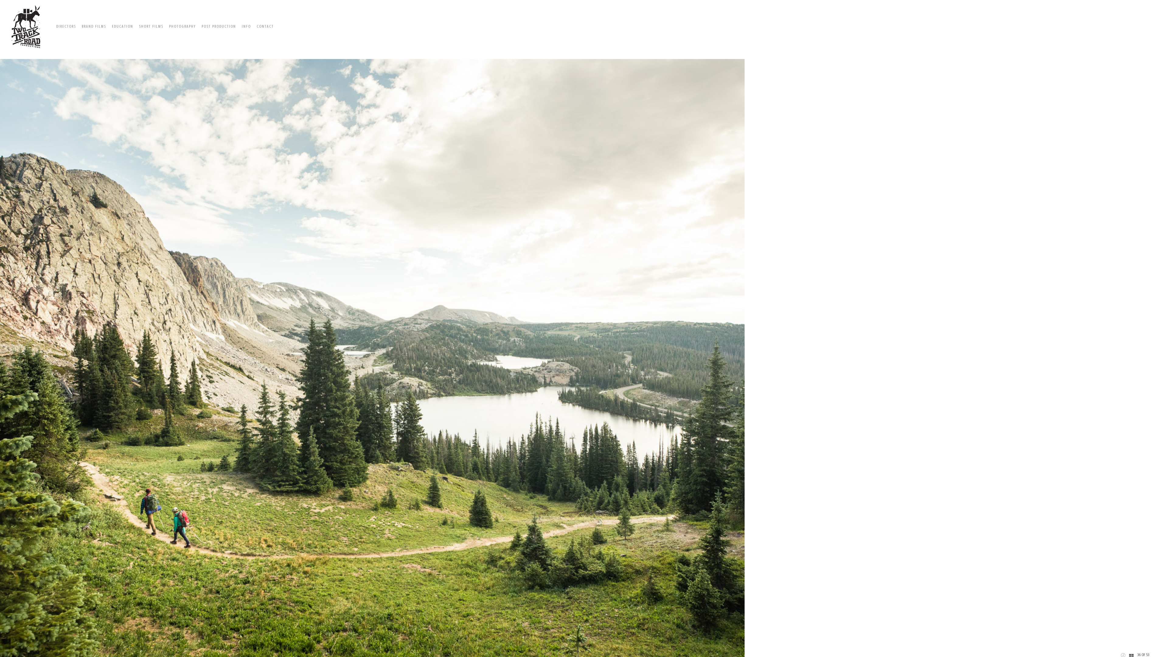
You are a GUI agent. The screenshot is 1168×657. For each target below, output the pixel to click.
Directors (66, 26)
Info (246, 26)
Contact (265, 26)
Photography (182, 26)
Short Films (151, 26)
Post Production (219, 26)
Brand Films (94, 26)
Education (122, 26)
